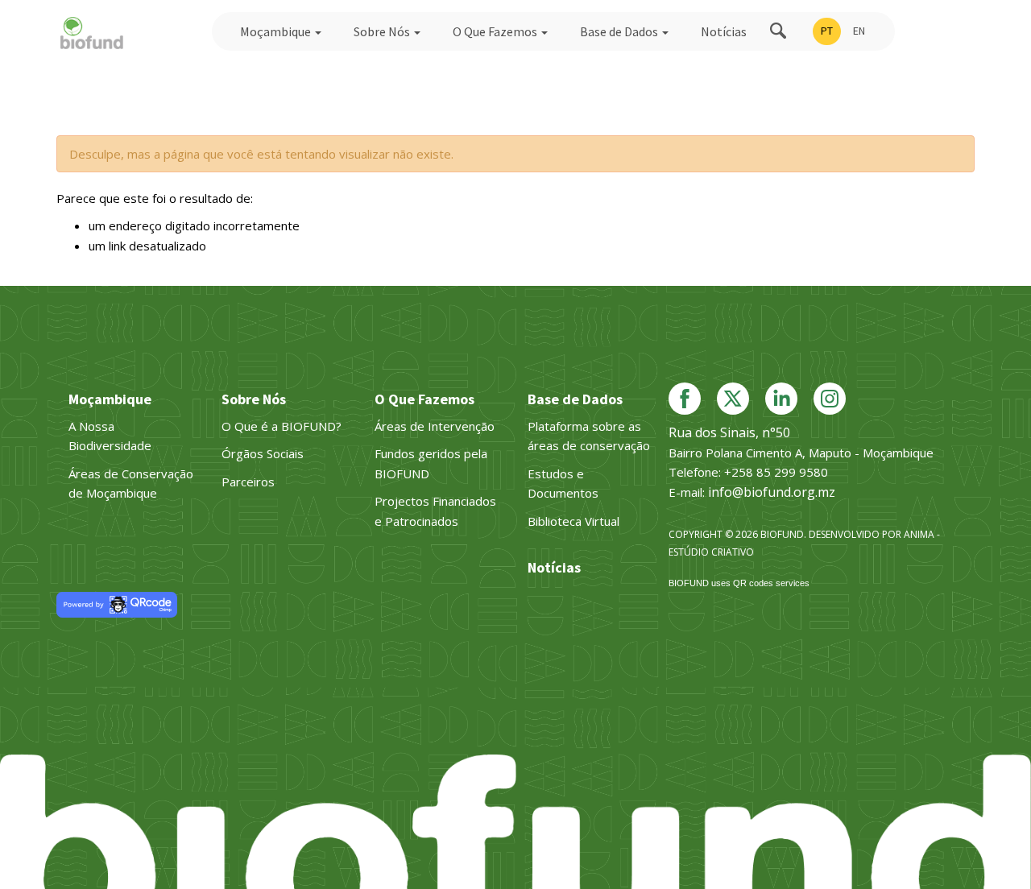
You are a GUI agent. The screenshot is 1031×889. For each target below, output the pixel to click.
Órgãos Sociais (263, 453)
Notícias (724, 31)
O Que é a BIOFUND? (282, 426)
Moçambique (276, 31)
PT (827, 30)
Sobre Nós (383, 31)
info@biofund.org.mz (771, 492)
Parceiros (248, 481)
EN (859, 30)
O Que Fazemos (496, 31)
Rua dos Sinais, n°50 (729, 432)
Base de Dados (620, 31)
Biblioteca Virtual (573, 521)
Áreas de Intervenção (435, 426)
